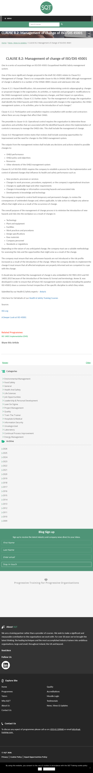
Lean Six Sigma (11, 404)
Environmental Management (17, 378)
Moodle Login (53, 696)
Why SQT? (6, 701)
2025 (4, 453)
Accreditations (53, 692)
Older (88, 362)
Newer (5, 362)
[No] (90, 768)
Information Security (13, 422)
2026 (4, 448)
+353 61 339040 (57, 729)
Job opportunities (12, 397)
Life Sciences (10, 393)
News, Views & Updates (17, 43)
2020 (4, 474)
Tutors (4, 696)
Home (4, 43)
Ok (40, 769)
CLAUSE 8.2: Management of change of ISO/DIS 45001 (46, 59)
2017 (4, 487)
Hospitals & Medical (13, 418)
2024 (4, 457)
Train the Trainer (12, 415)
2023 (4, 461)
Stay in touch (10, 564)
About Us (6, 706)
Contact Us (6, 710)
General (8, 386)
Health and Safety (12, 389)
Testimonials (52, 701)
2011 (4, 512)
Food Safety (9, 382)
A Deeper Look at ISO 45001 (14, 317)
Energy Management (13, 437)
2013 (4, 504)
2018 (4, 482)
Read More (6, 650)
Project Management (13, 408)
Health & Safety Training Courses (43, 298)
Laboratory (9, 429)
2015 (4, 495)
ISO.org (5, 311)
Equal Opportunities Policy (35, 757)
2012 (4, 508)
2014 (4, 499)
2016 (4, 491)
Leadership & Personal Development (21, 400)
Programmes (7, 692)
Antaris (43, 292)
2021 (4, 470)
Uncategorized (11, 426)
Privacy (5, 757)
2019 (4, 478)
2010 (4, 516)
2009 (4, 521)
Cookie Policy (16, 757)
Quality (7, 411)
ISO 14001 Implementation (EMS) (15, 336)
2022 (4, 465)
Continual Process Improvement (19, 433)
